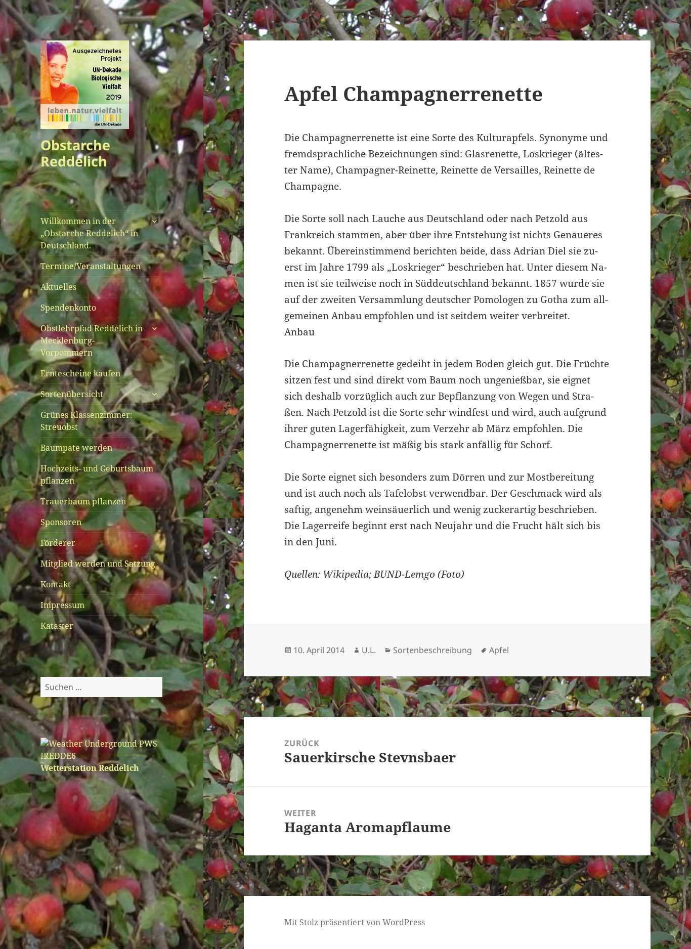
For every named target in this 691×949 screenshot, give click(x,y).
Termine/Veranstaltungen (90, 266)
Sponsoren (60, 522)
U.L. (369, 650)
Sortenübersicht (71, 394)
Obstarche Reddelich (75, 153)
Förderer (57, 542)
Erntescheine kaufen (80, 373)
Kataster (56, 625)
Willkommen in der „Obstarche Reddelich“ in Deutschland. (89, 233)
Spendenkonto (68, 307)
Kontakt (55, 584)
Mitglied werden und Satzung (97, 563)
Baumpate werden (76, 447)
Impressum (62, 605)
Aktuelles (58, 286)
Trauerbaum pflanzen (83, 501)
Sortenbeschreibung (432, 650)
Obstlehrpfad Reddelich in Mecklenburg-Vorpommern (91, 340)
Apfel (499, 650)
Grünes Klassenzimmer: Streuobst (86, 421)
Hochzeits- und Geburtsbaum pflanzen (96, 474)
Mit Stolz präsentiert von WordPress (354, 922)
